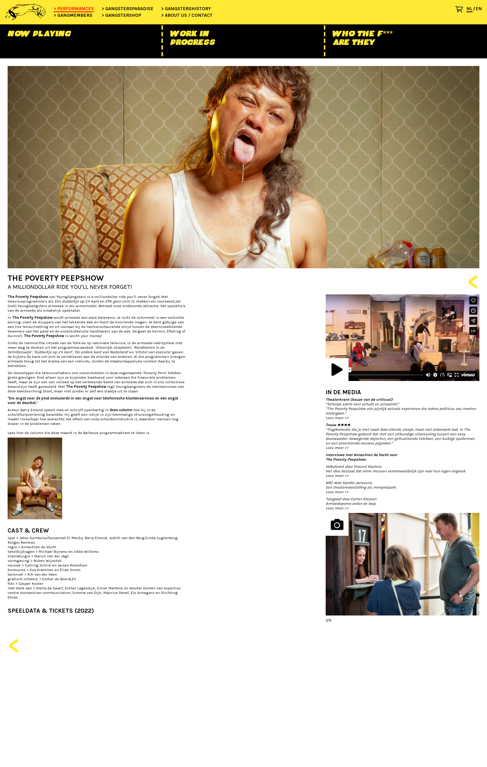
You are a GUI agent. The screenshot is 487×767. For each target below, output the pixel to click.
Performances (75, 8)
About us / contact (189, 15)
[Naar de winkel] (461, 10)
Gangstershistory (188, 8)
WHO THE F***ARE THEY (362, 37)
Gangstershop (123, 15)
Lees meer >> (337, 417)
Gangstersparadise (129, 8)
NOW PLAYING (39, 33)
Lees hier (16, 432)
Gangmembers (74, 15)
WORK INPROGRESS (192, 37)
